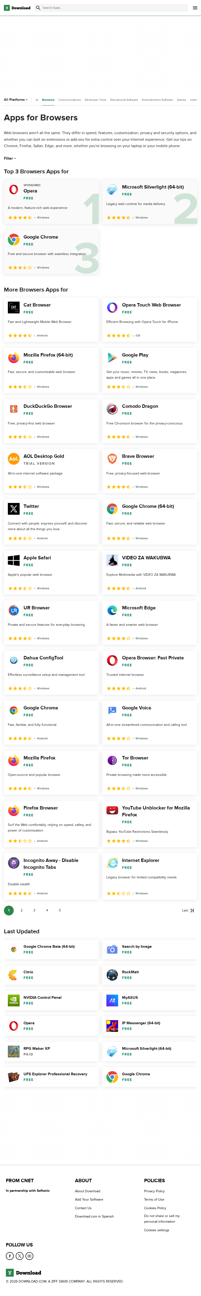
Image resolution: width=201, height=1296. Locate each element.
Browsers (48, 100)
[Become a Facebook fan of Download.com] (10, 1256)
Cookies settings (156, 1230)
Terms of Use (154, 1199)
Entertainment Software (157, 100)
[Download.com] (17, 8)
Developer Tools (95, 100)
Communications (70, 100)
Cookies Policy (155, 1208)
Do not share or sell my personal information (162, 1219)
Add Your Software (89, 1199)
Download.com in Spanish (94, 1216)
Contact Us (83, 1208)
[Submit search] (38, 8)
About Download (87, 1191)
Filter (8, 158)
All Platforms (14, 100)
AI (37, 100)
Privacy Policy (154, 1191)
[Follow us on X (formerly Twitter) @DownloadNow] (20, 1256)
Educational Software (124, 100)
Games (181, 100)
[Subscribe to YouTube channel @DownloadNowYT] (29, 1256)
